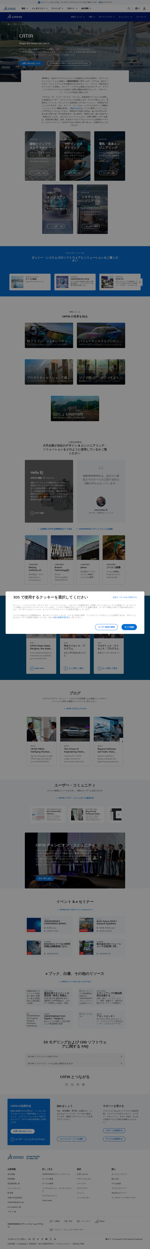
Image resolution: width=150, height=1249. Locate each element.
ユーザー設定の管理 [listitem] (106, 627)
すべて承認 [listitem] (129, 627)
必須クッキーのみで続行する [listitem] (125, 597)
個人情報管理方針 (61, 617)
